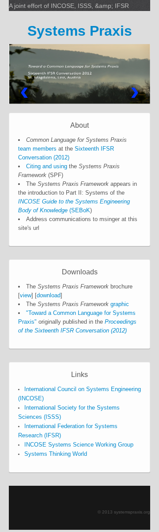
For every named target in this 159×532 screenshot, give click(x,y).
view (25, 295)
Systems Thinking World (55, 454)
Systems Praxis (79, 31)
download (49, 295)
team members (37, 148)
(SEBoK (79, 210)
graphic (119, 304)
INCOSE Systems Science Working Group (78, 444)
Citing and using (46, 166)
